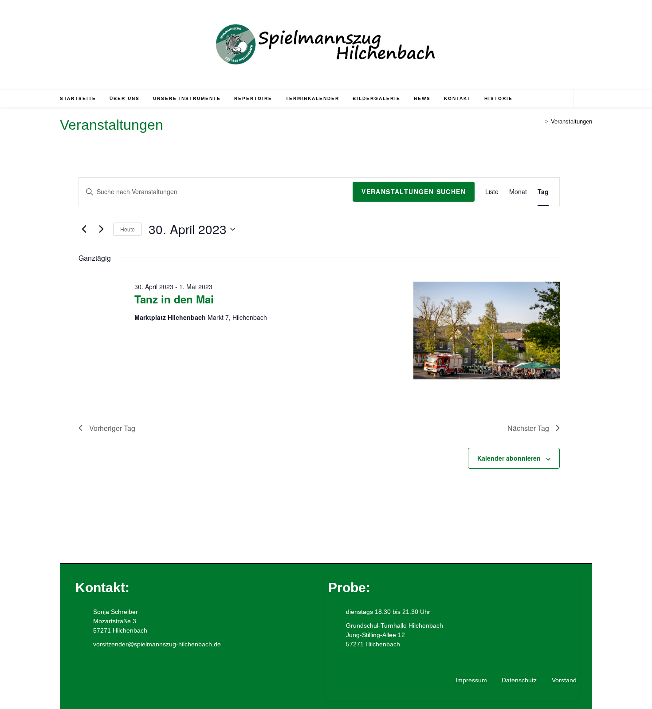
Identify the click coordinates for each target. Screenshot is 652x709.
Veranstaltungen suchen (413, 191)
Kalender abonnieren (509, 458)
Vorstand (564, 680)
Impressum (471, 680)
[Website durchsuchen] (583, 99)
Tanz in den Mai (174, 299)
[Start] (540, 121)
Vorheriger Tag (112, 428)
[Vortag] (84, 229)
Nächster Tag (528, 428)
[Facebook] (86, 677)
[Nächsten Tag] (101, 229)
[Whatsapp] (148, 677)
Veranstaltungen (571, 121)
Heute (127, 229)
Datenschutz (519, 680)
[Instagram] (117, 677)
